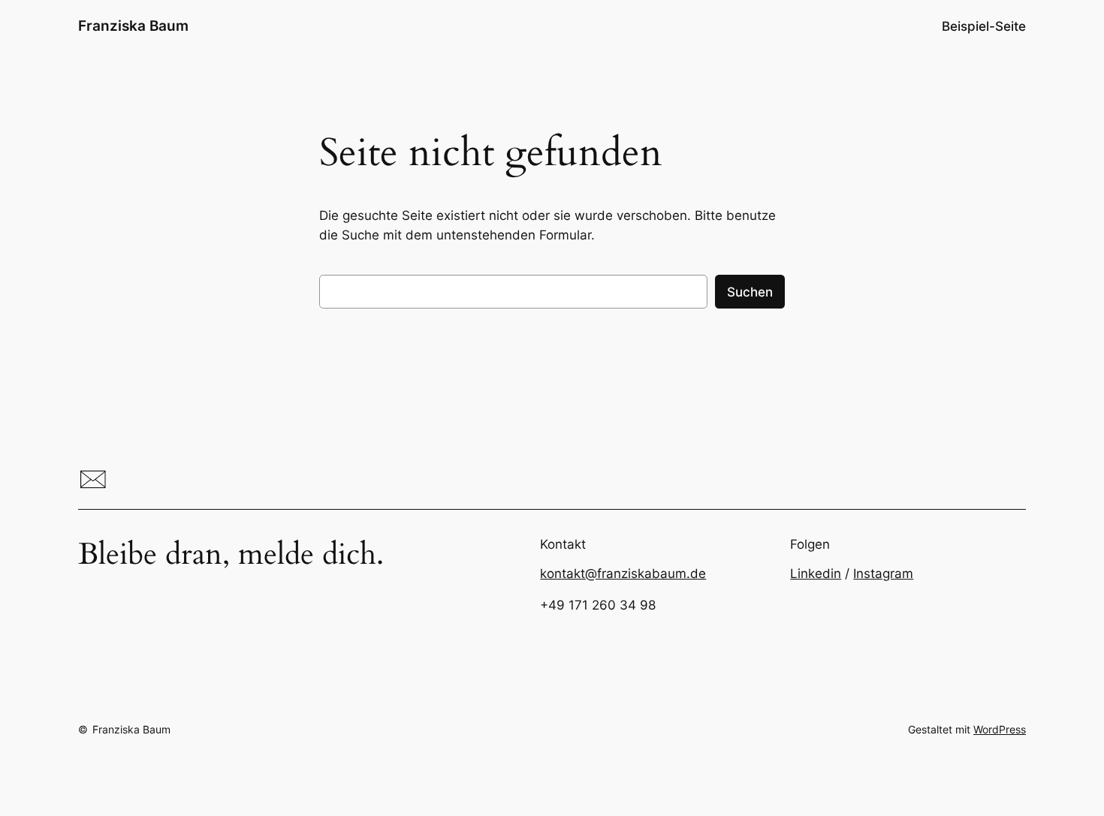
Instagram (883, 573)
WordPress (999, 729)
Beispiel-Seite (984, 26)
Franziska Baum (133, 26)
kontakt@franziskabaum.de (623, 573)
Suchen (750, 292)
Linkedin (815, 573)
